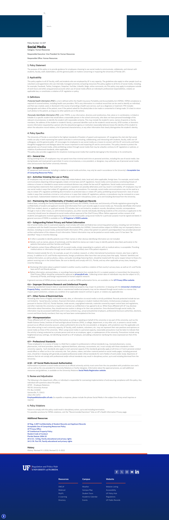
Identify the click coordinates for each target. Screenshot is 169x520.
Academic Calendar (90, 496)
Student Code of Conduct (37, 434)
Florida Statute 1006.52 (37, 436)
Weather (85, 486)
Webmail (61, 490)
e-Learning (62, 496)
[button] (3, 516)
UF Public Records (113, 500)
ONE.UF (61, 486)
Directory (62, 500)
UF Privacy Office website (124, 280)
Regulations (110, 496)
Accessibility (111, 490)
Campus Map (87, 490)
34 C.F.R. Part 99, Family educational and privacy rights (49, 441)
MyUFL (61, 493)
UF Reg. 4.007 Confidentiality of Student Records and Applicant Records (56, 424)
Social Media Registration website (92, 370)
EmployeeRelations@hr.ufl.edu (40, 397)
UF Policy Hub (111, 493)
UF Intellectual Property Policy (39, 431)
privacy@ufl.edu (81, 274)
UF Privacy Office (34, 429)
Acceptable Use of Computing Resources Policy (46, 426)
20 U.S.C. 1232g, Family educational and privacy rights (49, 439)
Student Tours (87, 493)
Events (85, 500)
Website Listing (112, 486)
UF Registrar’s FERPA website (75, 218)
